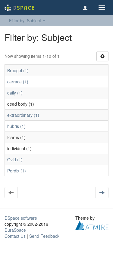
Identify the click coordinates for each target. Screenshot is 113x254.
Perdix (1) (16, 171)
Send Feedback (44, 236)
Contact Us (15, 236)
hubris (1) (16, 126)
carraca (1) (17, 82)
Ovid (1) (15, 159)
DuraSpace (15, 230)
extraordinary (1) (23, 115)
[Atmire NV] (91, 225)
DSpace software (21, 218)
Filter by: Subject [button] (25, 20)
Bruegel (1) (18, 70)
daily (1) (15, 93)
